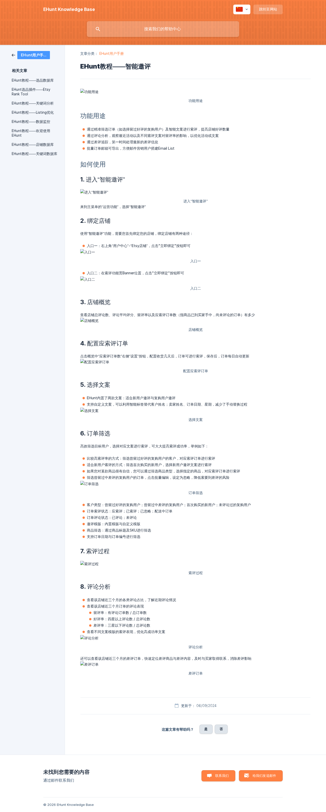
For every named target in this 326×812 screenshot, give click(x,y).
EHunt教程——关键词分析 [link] (33, 103)
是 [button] (206, 729)
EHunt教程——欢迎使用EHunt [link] (31, 133)
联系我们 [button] (222, 776)
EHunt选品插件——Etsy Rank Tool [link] (31, 91)
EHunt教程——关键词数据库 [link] (34, 154)
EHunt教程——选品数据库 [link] (33, 80)
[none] (69, 9)
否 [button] (221, 729)
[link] (31, 54)
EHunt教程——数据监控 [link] (31, 122)
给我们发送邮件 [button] (264, 776)
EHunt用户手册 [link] (111, 53)
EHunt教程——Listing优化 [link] (33, 112)
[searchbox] (163, 29)
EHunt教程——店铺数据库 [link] (33, 145)
